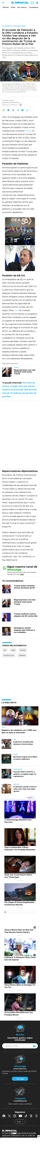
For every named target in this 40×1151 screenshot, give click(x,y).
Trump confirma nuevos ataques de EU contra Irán (26, 615)
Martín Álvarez (9, 100)
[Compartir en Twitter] (13, 110)
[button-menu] (3, 2)
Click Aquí (20, 1079)
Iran (24, 26)
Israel (13, 650)
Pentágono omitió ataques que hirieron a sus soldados (24, 630)
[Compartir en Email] (22, 110)
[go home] (20, 1130)
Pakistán (22, 655)
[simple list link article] (20, 716)
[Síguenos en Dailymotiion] (36, 1116)
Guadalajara (33, 7)
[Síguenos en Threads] (31, 1115)
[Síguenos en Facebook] (3, 1115)
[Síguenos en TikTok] (26, 1115)
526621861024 (20, 1069)
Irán (17, 310)
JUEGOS (5, 7)
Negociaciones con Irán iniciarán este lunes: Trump (24, 602)
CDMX (13, 7)
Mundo (17, 26)
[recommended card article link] (7, 372)
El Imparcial (7, 26)
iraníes (28, 131)
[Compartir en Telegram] (17, 110)
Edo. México (22, 7)
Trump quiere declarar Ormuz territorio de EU (24, 587)
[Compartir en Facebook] (8, 110)
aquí (22, 574)
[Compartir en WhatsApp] (3, 110)
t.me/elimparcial (20, 1101)
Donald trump (9, 655)
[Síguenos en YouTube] (20, 1116)
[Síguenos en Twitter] (9, 1115)
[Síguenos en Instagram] (14, 1115)
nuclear (22, 650)
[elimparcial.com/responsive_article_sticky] (38, 1136)
